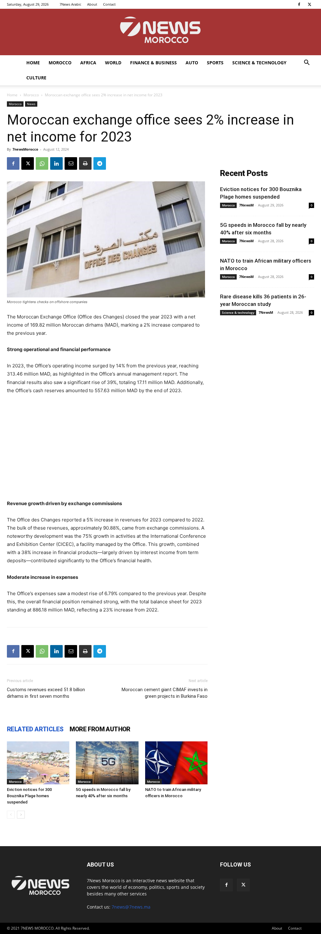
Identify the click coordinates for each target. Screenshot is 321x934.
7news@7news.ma (131, 907)
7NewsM (246, 205)
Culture (36, 78)
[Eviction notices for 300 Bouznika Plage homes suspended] (38, 762)
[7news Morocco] (160, 32)
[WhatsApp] (42, 163)
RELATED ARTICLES (35, 729)
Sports (215, 63)
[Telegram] (99, 163)
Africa (88, 63)
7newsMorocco (25, 149)
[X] (309, 4)
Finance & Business (153, 63)
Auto (192, 63)
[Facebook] (299, 4)
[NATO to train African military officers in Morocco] (176, 762)
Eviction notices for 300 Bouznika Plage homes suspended (29, 795)
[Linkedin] (56, 163)
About (92, 4)
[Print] (85, 163)
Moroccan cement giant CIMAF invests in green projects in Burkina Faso (165, 693)
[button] (306, 63)
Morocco (60, 63)
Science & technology (259, 63)
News (31, 104)
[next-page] (21, 815)
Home (33, 63)
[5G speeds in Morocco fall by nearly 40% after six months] (107, 762)
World (113, 63)
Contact (109, 4)
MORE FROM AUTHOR (100, 729)
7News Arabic (70, 4)
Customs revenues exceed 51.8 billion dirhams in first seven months (46, 693)
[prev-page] (11, 815)
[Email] (71, 163)
